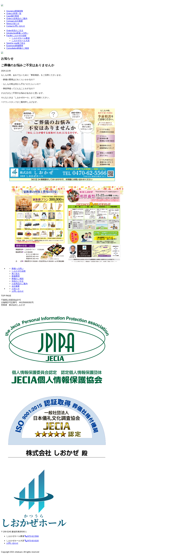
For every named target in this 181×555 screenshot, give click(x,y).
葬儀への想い (17, 33)
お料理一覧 (13, 13)
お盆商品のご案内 (16, 18)
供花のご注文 (14, 30)
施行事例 (12, 16)
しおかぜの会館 (16, 35)
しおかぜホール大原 (21, 40)
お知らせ (12, 23)
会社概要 (14, 21)
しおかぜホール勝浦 (21, 38)
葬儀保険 (14, 11)
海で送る (15, 43)
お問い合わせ (15, 26)
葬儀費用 (14, 45)
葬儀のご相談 (17, 48)
